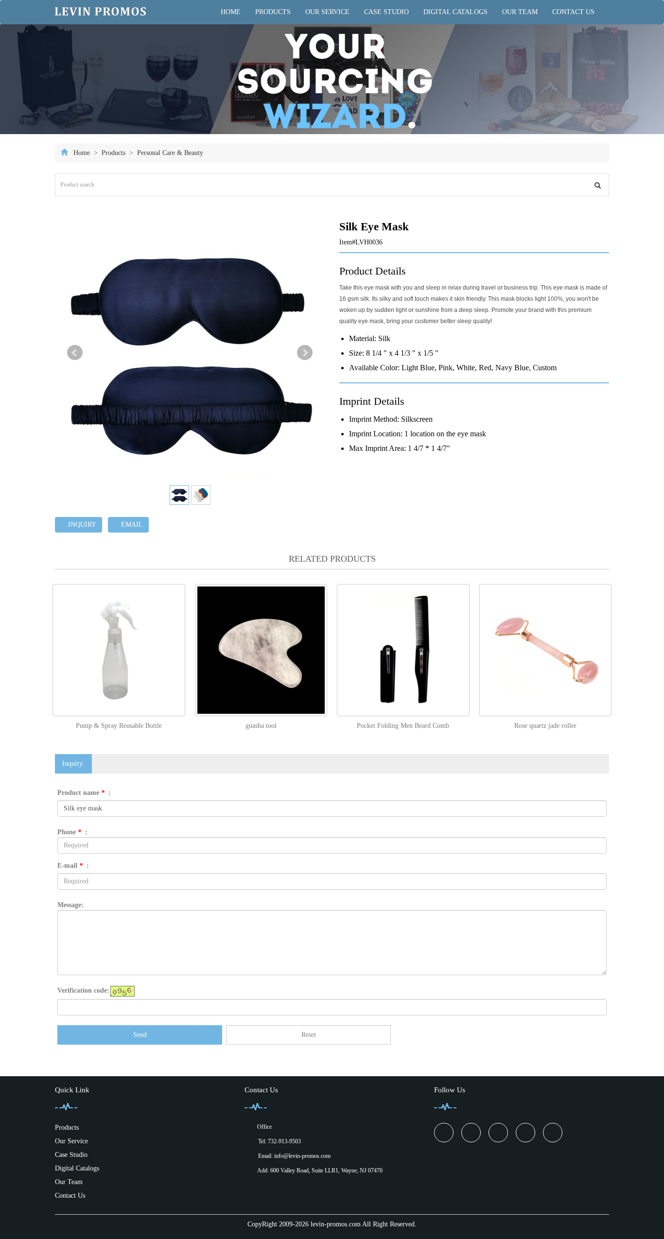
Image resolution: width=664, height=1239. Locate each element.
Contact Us (573, 12)
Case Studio (386, 12)
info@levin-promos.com (302, 1156)
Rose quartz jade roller (545, 725)
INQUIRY (81, 524)
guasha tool (261, 725)
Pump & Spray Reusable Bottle (119, 725)
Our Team (520, 12)
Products (273, 12)
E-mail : (73, 865)
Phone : (72, 832)
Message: (70, 905)
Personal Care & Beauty (169, 152)
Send (140, 1034)
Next (305, 353)
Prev (75, 353)
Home (231, 12)
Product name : (84, 792)
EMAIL (131, 524)
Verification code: (83, 990)
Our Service (327, 12)
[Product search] (598, 185)
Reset (308, 1034)
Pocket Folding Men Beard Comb (403, 725)
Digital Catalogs (455, 12)
